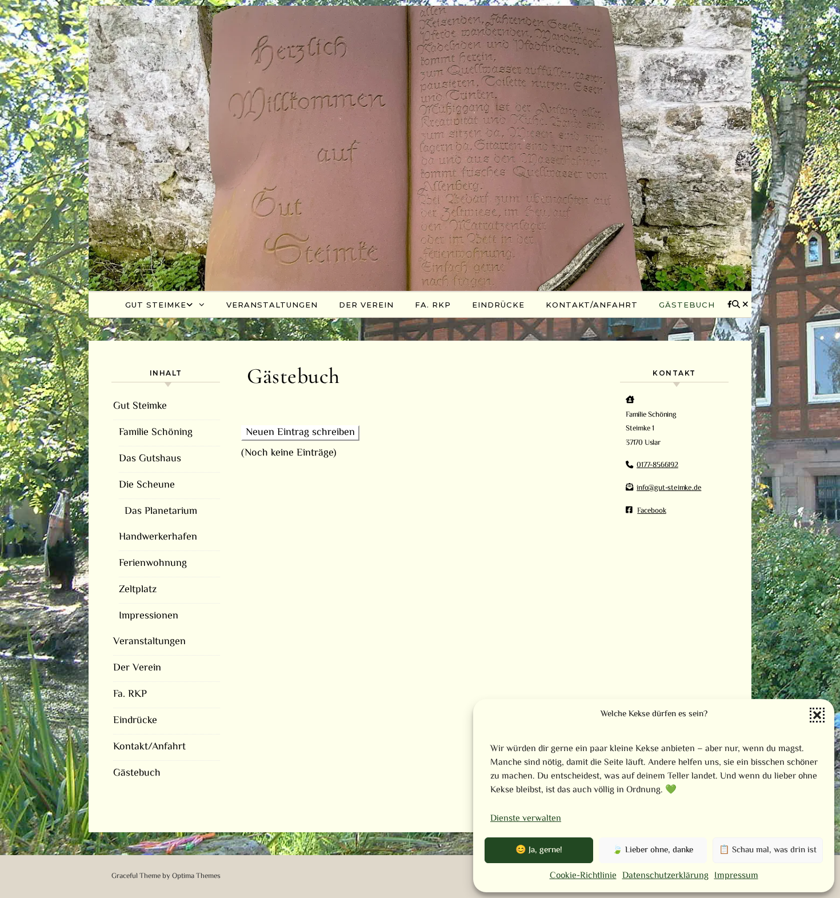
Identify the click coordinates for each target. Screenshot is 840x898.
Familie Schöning (156, 433)
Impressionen (148, 616)
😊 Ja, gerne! (538, 850)
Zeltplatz (138, 590)
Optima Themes (196, 876)
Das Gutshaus (150, 459)
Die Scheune (147, 485)
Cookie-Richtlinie (583, 876)
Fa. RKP (433, 304)
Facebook (651, 511)
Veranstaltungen (272, 304)
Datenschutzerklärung (665, 876)
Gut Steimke (155, 304)
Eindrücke (498, 304)
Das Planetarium (161, 512)
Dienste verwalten (525, 819)
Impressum (736, 876)
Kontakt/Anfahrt (592, 304)
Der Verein (366, 304)
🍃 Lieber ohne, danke (652, 850)
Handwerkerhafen (158, 537)
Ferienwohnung (153, 564)
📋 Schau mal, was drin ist (768, 850)
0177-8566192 (657, 465)
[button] (817, 715)
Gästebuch (687, 304)
